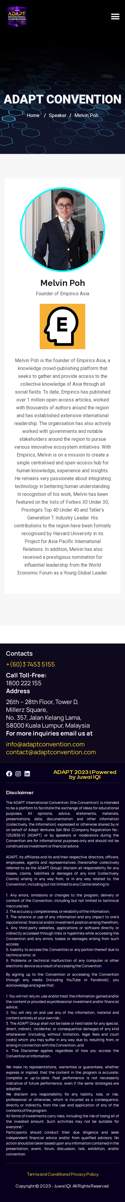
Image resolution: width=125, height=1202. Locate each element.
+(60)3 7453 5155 (30, 664)
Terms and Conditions (48, 1174)
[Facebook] (9, 774)
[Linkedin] (27, 774)
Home (33, 115)
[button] (115, 16)
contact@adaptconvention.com (51, 752)
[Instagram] (18, 774)
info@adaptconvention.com (45, 744)
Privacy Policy (85, 1174)
